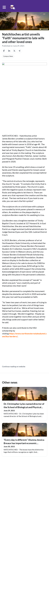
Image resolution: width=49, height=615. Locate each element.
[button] (4, 7)
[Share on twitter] (14, 51)
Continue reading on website (13, 366)
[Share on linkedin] (9, 51)
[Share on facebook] (4, 51)
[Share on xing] (19, 51)
